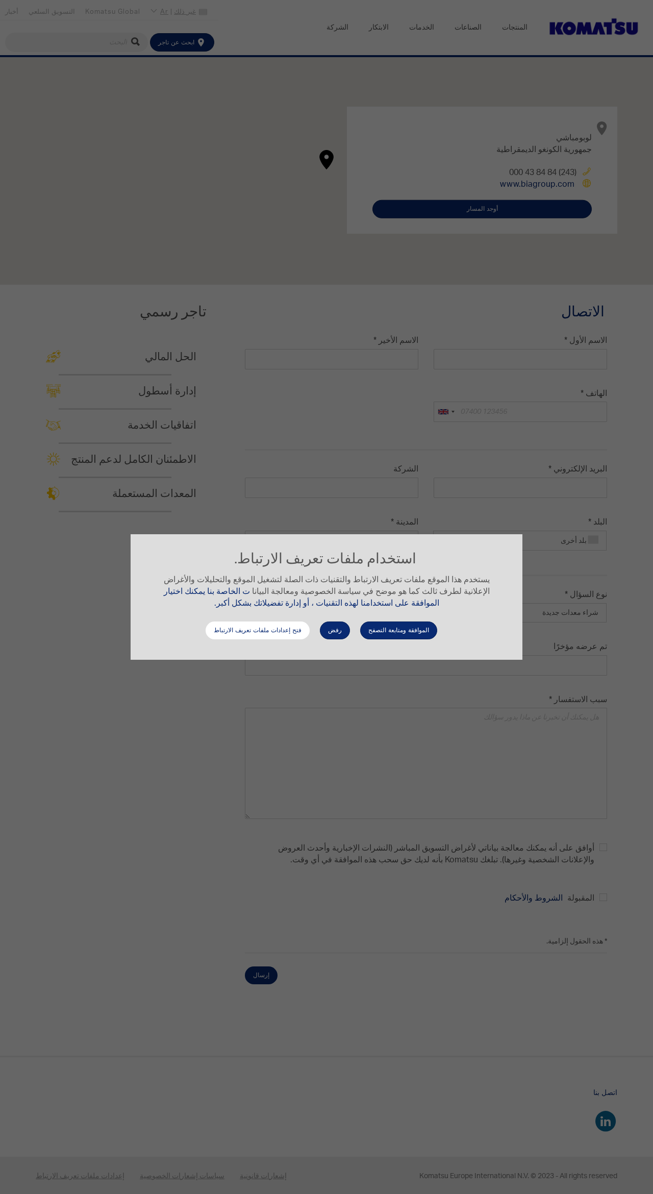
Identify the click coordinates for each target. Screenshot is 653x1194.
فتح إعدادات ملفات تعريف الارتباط (258, 630)
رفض (335, 630)
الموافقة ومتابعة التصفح (398, 630)
